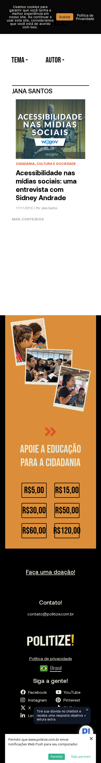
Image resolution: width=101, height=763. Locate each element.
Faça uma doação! (50, 571)
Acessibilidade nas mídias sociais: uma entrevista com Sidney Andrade (46, 185)
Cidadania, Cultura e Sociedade (46, 164)
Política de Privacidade (85, 17)
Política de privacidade (50, 658)
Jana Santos (49, 208)
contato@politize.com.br (50, 613)
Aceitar (64, 17)
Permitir (57, 756)
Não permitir (81, 756)
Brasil (56, 667)
